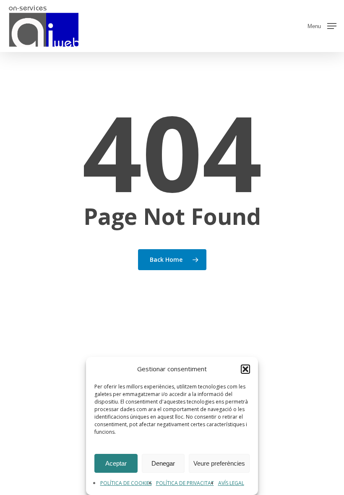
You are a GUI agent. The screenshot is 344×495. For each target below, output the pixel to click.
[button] (245, 369)
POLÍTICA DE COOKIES (126, 483)
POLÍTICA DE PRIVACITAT (185, 483)
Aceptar (116, 463)
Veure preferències (219, 463)
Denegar (163, 463)
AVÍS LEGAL (231, 483)
